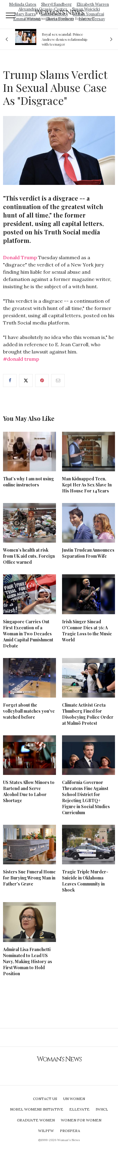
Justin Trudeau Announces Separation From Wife (88, 553)
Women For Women (81, 1120)
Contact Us (45, 1098)
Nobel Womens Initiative (36, 1109)
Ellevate (79, 1109)
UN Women (74, 1098)
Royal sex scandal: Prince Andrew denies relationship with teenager (64, 39)
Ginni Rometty (54, 14)
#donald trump (21, 359)
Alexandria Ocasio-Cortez (42, 9)
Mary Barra (25, 14)
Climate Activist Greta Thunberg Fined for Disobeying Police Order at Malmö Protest (87, 714)
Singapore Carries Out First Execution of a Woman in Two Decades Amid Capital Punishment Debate (28, 634)
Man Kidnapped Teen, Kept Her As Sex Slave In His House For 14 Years (87, 485)
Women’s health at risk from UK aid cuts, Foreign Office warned (29, 556)
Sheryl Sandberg (56, 4)
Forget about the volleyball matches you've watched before (29, 711)
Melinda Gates (22, 4)
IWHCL (102, 1109)
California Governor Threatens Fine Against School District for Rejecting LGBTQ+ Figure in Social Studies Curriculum (86, 797)
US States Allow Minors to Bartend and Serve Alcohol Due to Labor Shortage (28, 791)
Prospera (70, 1130)
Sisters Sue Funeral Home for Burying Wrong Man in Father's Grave (29, 878)
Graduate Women (36, 1120)
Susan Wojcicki (86, 9)
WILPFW (46, 1130)
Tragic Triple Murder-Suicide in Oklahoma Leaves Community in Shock (85, 881)
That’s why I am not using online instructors (28, 482)
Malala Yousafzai (88, 14)
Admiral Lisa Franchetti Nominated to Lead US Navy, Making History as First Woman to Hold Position (27, 961)
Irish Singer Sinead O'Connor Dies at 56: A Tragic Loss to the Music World (87, 631)
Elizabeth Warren (93, 4)
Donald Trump (20, 257)
